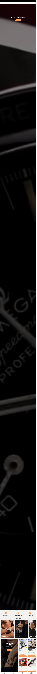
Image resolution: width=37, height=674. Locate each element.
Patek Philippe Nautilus (22, 666)
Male (21, 639)
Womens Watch (30, 652)
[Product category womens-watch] (7, 629)
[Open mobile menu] (1, 3)
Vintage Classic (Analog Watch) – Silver (30, 650)
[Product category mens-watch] (21, 629)
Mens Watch (20, 649)
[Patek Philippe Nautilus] (23, 662)
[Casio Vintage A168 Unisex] (23, 643)
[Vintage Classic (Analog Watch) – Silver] (32, 643)
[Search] (33, 3)
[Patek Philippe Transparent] (32, 662)
